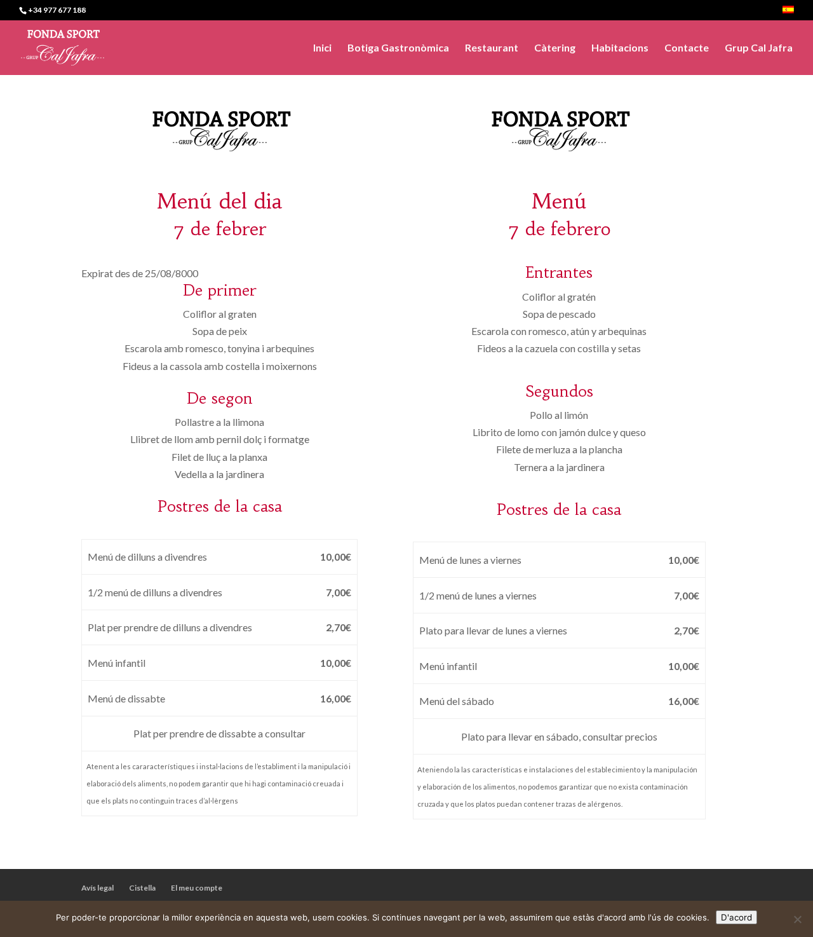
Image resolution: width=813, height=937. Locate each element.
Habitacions (619, 48)
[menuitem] (788, 13)
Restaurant (491, 48)
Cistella (142, 888)
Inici (322, 48)
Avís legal (97, 888)
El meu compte (196, 888)
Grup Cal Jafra (759, 48)
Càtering (554, 48)
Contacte (686, 48)
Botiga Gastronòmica (398, 48)
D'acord (736, 917)
